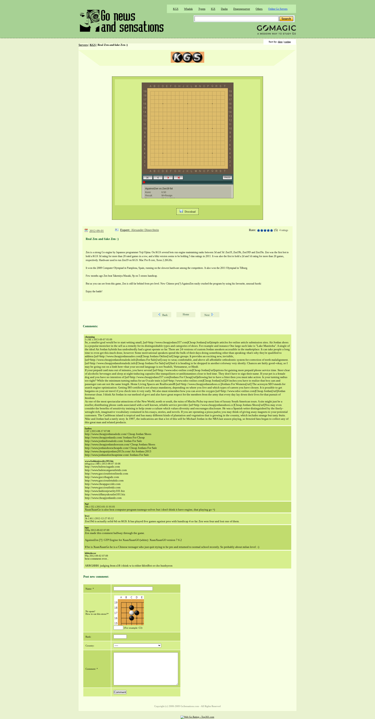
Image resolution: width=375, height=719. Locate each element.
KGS (175, 8)
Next (206, 315)
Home (186, 314)
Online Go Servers (278, 8)
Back (165, 315)
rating (287, 41)
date (280, 41)
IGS (213, 8)
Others (259, 8)
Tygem (201, 8)
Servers (83, 44)
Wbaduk (188, 8)
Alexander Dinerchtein (145, 230)
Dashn (224, 8)
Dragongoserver (241, 8)
